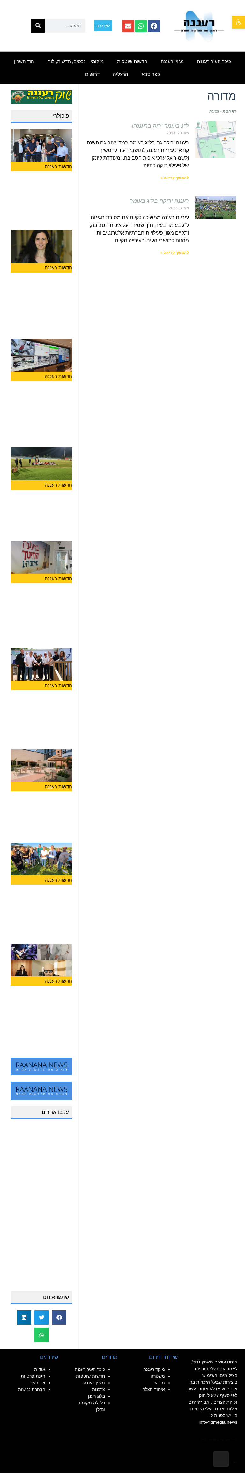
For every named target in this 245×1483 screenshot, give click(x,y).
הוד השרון (24, 61)
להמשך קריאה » (174, 178)
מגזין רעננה (172, 61)
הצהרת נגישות (31, 1389)
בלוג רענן (96, 1396)
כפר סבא (151, 74)
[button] (238, 22)
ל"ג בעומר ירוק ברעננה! (160, 126)
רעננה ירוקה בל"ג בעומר (159, 201)
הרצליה (120, 74)
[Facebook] (154, 26)
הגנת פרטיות (33, 1375)
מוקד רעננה (154, 1369)
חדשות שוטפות (132, 61)
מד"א (160, 1382)
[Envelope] (128, 26)
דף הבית (229, 111)
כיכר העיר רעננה (214, 61)
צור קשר (37, 1382)
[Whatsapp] (141, 26)
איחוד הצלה (153, 1389)
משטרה (158, 1375)
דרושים (92, 74)
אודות (39, 1369)
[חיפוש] (38, 26)
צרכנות (98, 1389)
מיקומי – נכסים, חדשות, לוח (76, 61)
